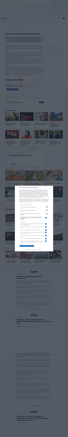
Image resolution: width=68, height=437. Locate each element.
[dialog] (34, 218)
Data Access (34, 249)
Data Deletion (28, 249)
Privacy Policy (39, 249)
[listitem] (34, 204)
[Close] (51, 188)
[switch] (46, 207)
